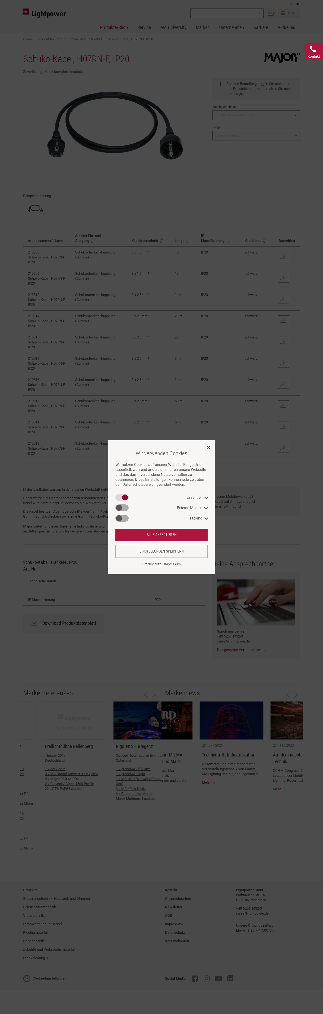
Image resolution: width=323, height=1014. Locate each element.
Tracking (195, 518)
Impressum (172, 564)
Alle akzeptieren (162, 534)
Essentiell (194, 497)
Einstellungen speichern (162, 551)
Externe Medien (189, 508)
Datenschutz (151, 564)
